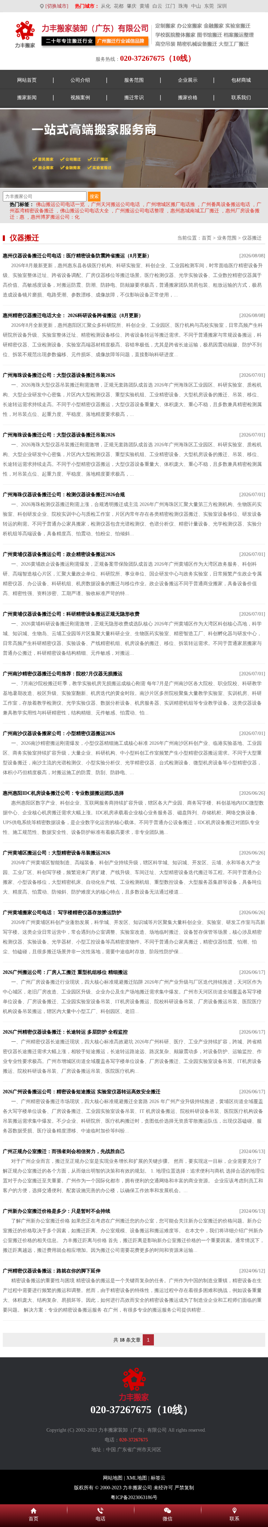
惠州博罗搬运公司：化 (55, 217)
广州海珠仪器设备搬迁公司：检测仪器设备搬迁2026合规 (64, 494)
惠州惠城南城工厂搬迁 (194, 210)
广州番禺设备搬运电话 (225, 204)
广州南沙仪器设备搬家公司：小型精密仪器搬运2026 (59, 733)
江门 (170, 6)
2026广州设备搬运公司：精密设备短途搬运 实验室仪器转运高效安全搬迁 (82, 1091)
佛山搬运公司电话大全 (84, 210)
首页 (206, 238)
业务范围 (227, 238)
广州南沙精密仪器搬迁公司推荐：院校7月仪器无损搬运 (62, 673)
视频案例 (80, 97)
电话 (100, 1509)
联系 (234, 1509)
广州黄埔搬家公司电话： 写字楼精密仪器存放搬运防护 (62, 912)
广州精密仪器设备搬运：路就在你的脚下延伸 (51, 1270)
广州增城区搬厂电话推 (170, 204)
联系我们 (241, 97)
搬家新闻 (27, 97)
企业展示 (188, 80)
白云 (157, 6)
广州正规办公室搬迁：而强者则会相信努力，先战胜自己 (64, 1151)
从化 (106, 6)
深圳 (222, 6)
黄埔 (144, 6)
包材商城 (241, 80)
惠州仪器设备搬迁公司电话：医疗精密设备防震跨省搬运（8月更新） (77, 255)
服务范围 (134, 80)
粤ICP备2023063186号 (134, 1497)
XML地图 (136, 1478)
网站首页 (27, 80)
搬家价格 (188, 97)
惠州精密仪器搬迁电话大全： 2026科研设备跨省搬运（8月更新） (73, 315)
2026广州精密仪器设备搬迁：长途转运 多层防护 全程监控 (65, 1032)
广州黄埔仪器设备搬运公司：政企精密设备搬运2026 (59, 554)
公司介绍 (80, 80)
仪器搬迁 (252, 238)
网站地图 (112, 1478)
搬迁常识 (134, 97)
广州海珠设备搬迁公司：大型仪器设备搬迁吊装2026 (59, 375)
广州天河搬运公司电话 (115, 204)
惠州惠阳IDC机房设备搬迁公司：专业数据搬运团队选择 (63, 793)
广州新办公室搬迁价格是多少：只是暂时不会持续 (56, 1211)
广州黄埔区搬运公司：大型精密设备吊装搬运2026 (56, 853)
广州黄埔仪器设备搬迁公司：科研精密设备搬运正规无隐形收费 (71, 614)
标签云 (158, 1478)
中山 (196, 6)
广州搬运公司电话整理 (139, 210)
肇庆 (131, 6)
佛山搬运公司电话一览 (60, 204)
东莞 (209, 6)
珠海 (183, 6)
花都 (119, 6)
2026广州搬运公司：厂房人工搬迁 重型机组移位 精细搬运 (65, 972)
